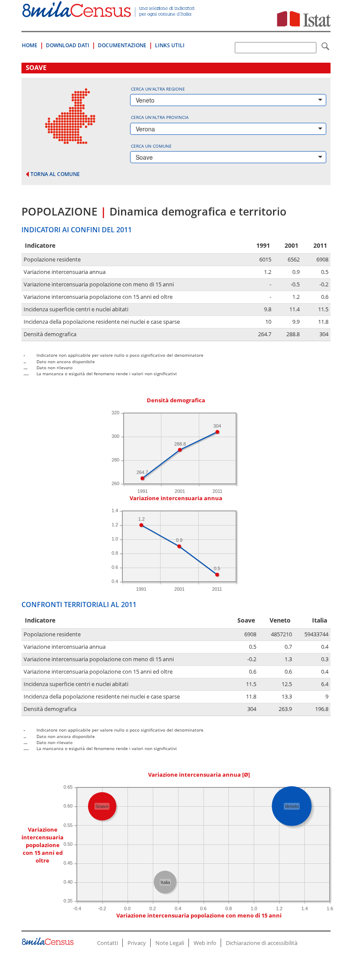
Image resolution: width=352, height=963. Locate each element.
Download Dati (67, 45)
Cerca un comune (151, 146)
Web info (205, 943)
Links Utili (170, 45)
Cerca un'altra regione (158, 89)
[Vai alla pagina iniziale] (109, 13)
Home (29, 45)
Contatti (107, 943)
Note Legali (169, 943)
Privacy (136, 943)
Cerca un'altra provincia (159, 117)
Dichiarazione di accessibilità (261, 943)
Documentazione (122, 45)
